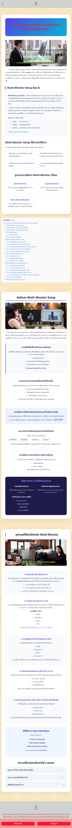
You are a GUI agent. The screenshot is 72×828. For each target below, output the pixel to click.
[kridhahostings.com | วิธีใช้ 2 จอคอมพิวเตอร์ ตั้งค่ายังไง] (36, 4)
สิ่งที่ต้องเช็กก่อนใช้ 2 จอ (36, 785)
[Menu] (2, 4)
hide (13, 220)
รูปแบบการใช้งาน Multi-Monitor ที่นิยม (36, 770)
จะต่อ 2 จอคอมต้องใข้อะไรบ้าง (36, 777)
